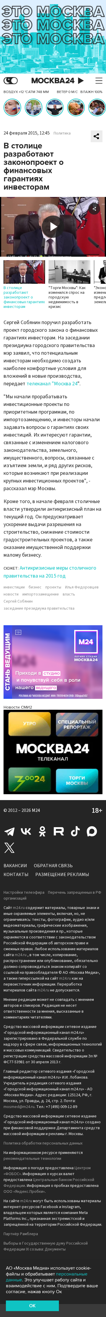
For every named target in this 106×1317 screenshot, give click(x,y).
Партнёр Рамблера (21, 1234)
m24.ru (19, 908)
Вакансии (15, 865)
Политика (62, 133)
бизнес (35, 587)
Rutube (59, 831)
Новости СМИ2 (18, 707)
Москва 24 (53, 80)
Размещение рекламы (62, 874)
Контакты (16, 874)
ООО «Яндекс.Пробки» (24, 1192)
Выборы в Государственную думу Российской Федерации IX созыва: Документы (46, 1246)
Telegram (9, 831)
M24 (36, 810)
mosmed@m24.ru (19, 1107)
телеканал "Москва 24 (51, 383)
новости (11, 594)
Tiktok (75, 831)
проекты (53, 587)
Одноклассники (42, 831)
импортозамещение (40, 594)
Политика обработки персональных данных (43, 1143)
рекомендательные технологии (32, 1159)
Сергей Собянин (18, 601)
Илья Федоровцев (82, 587)
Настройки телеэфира (24, 892)
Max (92, 831)
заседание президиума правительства (39, 608)
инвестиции (14, 587)
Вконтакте (26, 831)
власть (69, 594)
